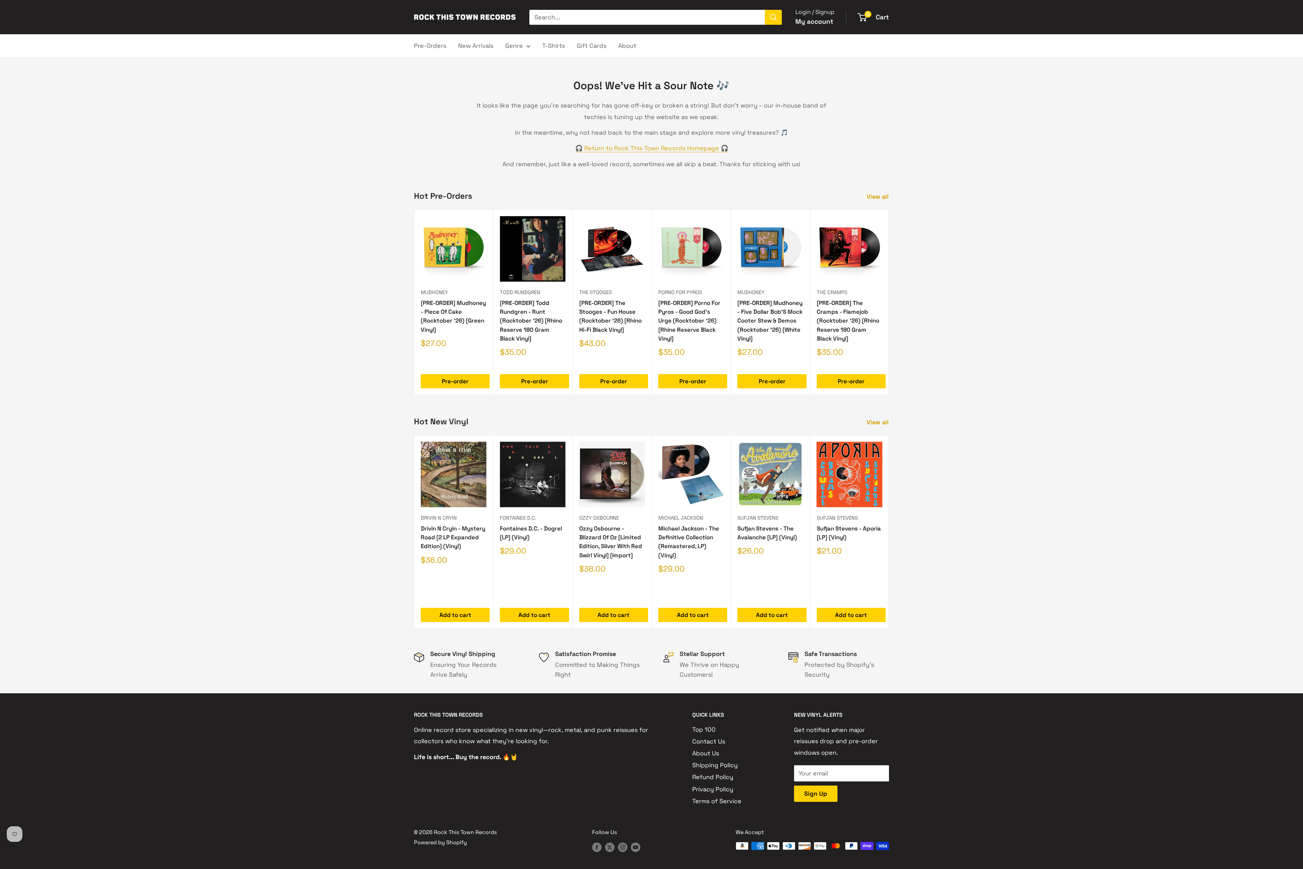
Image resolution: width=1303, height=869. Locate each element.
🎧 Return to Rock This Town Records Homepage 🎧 (651, 148)
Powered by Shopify (440, 842)
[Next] (889, 302)
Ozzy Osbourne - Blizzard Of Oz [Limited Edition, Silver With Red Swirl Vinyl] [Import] (610, 542)
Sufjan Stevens (757, 518)
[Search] (773, 17)
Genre (514, 46)
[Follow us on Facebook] (597, 847)
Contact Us (708, 741)
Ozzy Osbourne (599, 518)
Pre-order (455, 381)
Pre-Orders (430, 46)
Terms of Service (716, 801)
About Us (705, 753)
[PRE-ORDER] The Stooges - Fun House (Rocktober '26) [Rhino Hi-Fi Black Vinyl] (610, 316)
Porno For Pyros (680, 292)
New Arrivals (475, 46)
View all (878, 196)
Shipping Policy (715, 765)
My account (814, 21)
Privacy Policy (712, 789)
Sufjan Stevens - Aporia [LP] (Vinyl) (849, 533)
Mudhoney (434, 292)
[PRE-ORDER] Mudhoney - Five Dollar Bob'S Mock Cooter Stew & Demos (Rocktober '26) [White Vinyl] (769, 320)
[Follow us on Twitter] (610, 847)
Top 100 (704, 729)
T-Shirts (553, 46)
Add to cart (455, 615)
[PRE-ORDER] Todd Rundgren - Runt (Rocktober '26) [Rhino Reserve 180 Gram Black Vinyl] (531, 320)
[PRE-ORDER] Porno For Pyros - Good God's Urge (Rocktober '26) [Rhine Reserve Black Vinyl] (689, 320)
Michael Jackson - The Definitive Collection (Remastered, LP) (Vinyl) (688, 542)
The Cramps (832, 292)
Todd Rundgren (520, 292)
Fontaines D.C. (518, 518)
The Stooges (595, 292)
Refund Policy (712, 777)
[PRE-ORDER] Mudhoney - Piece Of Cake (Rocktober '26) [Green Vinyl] (453, 316)
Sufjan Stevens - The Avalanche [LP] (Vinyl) (767, 533)
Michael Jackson (680, 518)
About (627, 46)
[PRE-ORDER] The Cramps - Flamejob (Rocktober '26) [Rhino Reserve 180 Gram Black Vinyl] (848, 320)
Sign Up (815, 793)
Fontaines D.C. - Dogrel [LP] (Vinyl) (531, 533)
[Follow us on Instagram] (622, 847)
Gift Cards (591, 46)
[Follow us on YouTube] (635, 847)
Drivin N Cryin (439, 518)
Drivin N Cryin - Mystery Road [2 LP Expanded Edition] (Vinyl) (453, 537)
